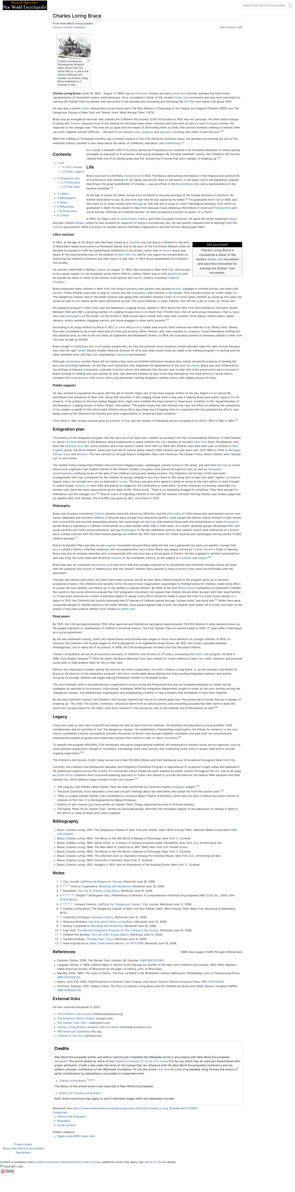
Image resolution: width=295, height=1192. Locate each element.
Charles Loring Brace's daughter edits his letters (88, 1027)
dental (100, 377)
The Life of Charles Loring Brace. (99, 890)
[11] (136, 778)
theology (137, 203)
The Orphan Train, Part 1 (72, 1022)
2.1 (68, 885)
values (81, 350)
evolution (185, 558)
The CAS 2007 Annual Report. (110, 934)
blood (56, 549)
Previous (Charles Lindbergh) (69, 27)
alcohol (176, 288)
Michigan (234, 450)
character (122, 354)
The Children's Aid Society (74, 1014)
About (72, 5)
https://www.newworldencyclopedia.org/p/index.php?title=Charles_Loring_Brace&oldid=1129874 (135, 1108)
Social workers (66, 1125)
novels (213, 393)
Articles (57, 5)
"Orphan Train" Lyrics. (100, 939)
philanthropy (173, 143)
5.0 (64, 903)
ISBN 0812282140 (68, 977)
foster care (181, 97)
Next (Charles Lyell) (231, 27)
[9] (216, 707)
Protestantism (222, 207)
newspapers (139, 292)
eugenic (111, 545)
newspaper (215, 469)
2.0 (64, 885)
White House (186, 588)
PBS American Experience (73, 1031)
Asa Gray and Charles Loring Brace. (111, 921)
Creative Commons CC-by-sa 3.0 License (141, 1061)
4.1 (69, 894)
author (86, 108)
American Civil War (77, 446)
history (91, 1079)
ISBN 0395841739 (69, 990)
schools (80, 485)
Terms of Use (153, 1162)
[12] (198, 786)
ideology (150, 521)
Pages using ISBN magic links (76, 1136)
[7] (76, 537)
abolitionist (175, 273)
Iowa (66, 454)
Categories (60, 1112)
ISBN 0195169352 (212, 981)
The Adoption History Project (76, 1018)
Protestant (212, 123)
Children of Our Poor (70, 1035)
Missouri (82, 454)
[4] (186, 198)
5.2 (72, 903)
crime (121, 327)
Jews (137, 132)
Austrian (58, 227)
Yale (217, 199)
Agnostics (166, 132)
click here (163, 1069)
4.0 (65, 894)
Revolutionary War (188, 184)
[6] (98, 493)
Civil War (189, 101)
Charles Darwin (203, 549)
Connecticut (132, 175)
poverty (137, 327)
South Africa (65, 775)
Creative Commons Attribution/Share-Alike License (68, 1162)
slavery (138, 277)
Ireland (142, 218)
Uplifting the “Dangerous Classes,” (120, 904)
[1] (222, 131)
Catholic (75, 123)
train (225, 465)
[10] (82, 752)
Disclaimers (23, 1152)
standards (60, 1061)
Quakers (147, 132)
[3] (111, 187)
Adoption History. (103, 917)
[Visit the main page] (25, 5)
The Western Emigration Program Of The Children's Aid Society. (118, 930)
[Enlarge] (88, 60)
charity (195, 365)
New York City (127, 254)
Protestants (231, 521)
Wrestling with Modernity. (115, 886)
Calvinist (134, 242)
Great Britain (129, 218)
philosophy (174, 513)
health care (128, 609)
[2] (183, 142)
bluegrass (178, 787)
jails (77, 301)
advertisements (63, 473)
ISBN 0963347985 (152, 960)
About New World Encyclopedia (23, 1148)
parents (57, 292)
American (141, 93)
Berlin (233, 218)
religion (202, 558)
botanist (116, 558)
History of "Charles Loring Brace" (80, 1093)
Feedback (87, 5)
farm (164, 442)
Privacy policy (23, 1144)
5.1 (68, 903)
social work (179, 93)
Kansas (57, 454)
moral (98, 346)
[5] (168, 319)
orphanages (72, 361)
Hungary (79, 223)
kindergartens (79, 377)
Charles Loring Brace (72, 1080)
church (166, 250)
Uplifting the (101, 881)
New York (200, 442)
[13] (222, 790)
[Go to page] (290, 5)
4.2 (73, 894)
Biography (63, 1120)
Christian (70, 442)
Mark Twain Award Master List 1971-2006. (117, 943)
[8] (209, 557)
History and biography (71, 1116)
